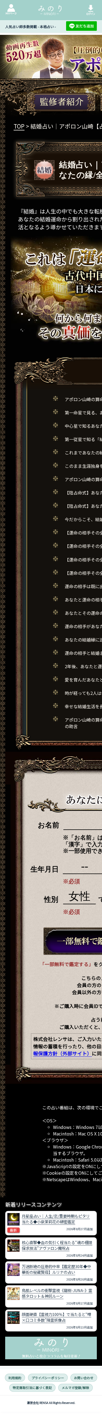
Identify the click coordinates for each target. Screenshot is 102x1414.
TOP (19, 126)
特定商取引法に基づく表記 (32, 1387)
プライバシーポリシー (48, 1378)
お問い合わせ (84, 1378)
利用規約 (14, 1378)
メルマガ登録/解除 (75, 1387)
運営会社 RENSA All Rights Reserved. (51, 1402)
